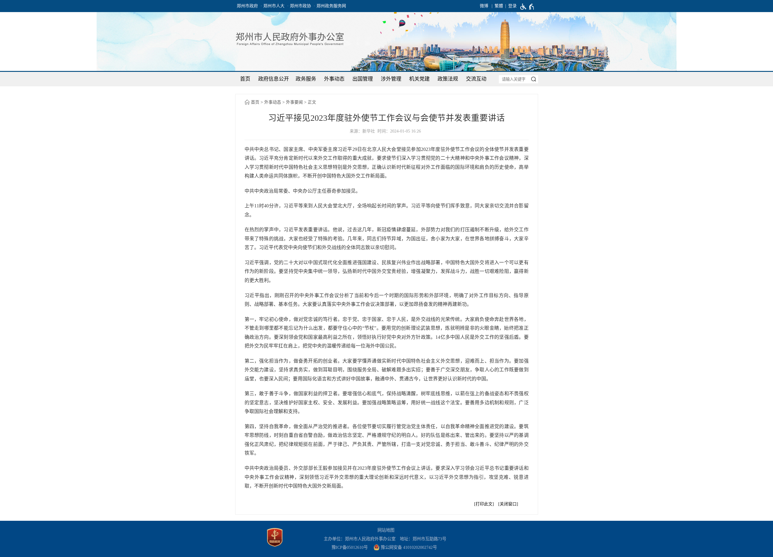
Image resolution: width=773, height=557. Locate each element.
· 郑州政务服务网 (330, 6)
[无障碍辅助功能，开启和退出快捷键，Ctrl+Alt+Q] (527, 6)
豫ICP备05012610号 (350, 547)
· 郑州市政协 (299, 6)
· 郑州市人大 (272, 6)
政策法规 (448, 79)
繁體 (499, 6)
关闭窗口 (508, 504)
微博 (484, 6)
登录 (512, 6)
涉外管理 (391, 79)
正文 (312, 102)
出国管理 (362, 79)
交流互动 (476, 79)
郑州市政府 (247, 6)
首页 (245, 79)
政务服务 (306, 79)
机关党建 (419, 79)
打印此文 (484, 504)
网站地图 (385, 530)
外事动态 (334, 79)
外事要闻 (294, 102)
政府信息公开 (273, 79)
